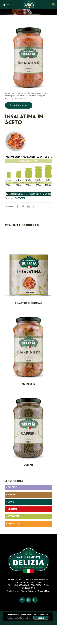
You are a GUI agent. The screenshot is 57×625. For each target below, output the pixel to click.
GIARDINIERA (28, 384)
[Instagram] (28, 599)
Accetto (41, 617)
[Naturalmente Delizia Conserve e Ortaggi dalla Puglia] (29, 4)
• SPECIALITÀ (12, 524)
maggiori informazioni (21, 618)
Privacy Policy (27, 591)
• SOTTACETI (12, 516)
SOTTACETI (20, 198)
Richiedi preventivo (18, 105)
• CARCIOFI (11, 487)
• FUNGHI (11, 495)
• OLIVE (10, 502)
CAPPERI (28, 465)
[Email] (35, 599)
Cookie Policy (13, 591)
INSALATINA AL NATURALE (28, 303)
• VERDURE (11, 509)
